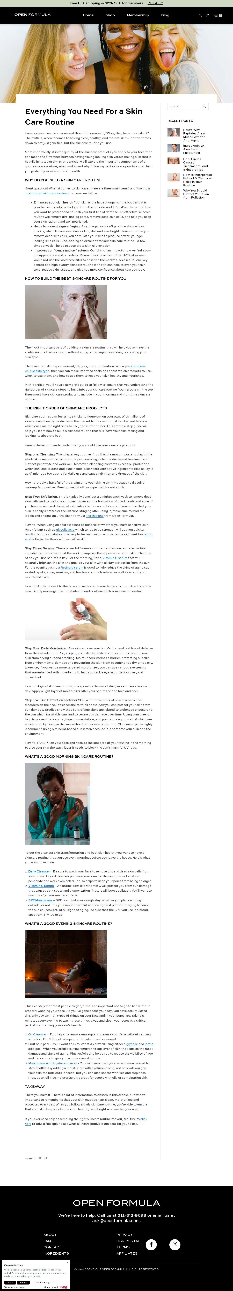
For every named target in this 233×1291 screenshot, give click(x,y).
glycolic (132, 1044)
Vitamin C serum (114, 558)
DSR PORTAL (128, 1241)
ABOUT (50, 1235)
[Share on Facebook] (35, 1158)
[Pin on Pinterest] (46, 1158)
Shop (110, 15)
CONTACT (52, 1247)
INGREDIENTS (56, 1253)
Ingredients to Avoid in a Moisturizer (193, 149)
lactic (149, 1044)
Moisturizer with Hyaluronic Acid (52, 1063)
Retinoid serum (72, 567)
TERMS (123, 1247)
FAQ (47, 1241)
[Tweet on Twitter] (40, 1158)
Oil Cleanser (37, 1034)
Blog (165, 15)
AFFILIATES (126, 1253)
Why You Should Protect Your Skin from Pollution (196, 194)
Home (88, 15)
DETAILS (155, 3)
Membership (138, 15)
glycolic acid (65, 529)
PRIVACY (124, 1235)
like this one (95, 515)
